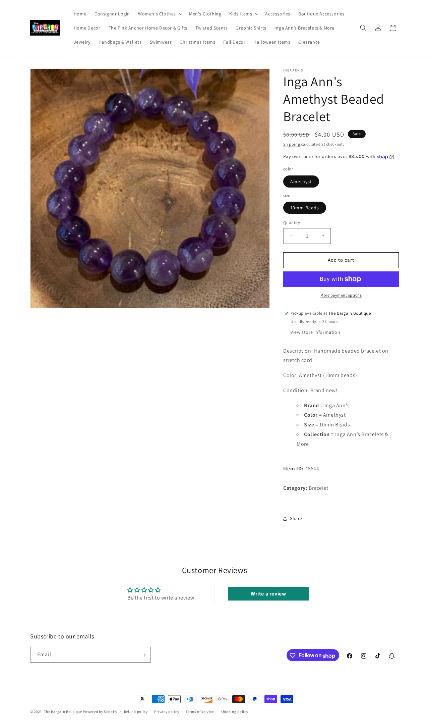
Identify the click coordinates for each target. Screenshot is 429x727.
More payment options (341, 295)
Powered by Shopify (100, 711)
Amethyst (301, 181)
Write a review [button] (268, 593)
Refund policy (136, 711)
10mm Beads (304, 208)
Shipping (291, 144)
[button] (159, 14)
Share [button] (296, 518)
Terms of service (200, 711)
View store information (315, 332)
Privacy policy (166, 711)
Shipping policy (234, 711)
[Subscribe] (143, 655)
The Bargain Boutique (63, 711)
